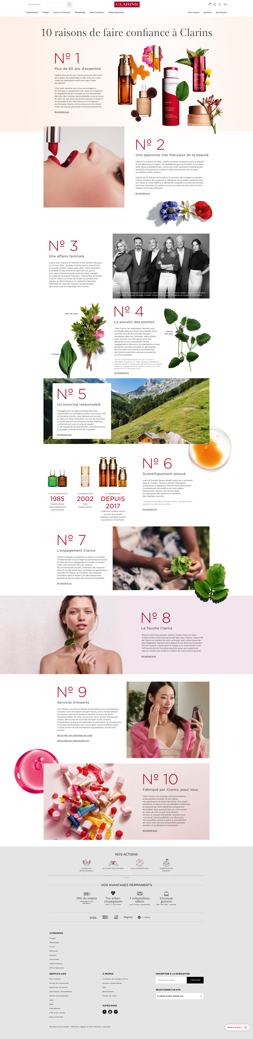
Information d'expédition (60, 992)
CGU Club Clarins (57, 1013)
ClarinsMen (54, 959)
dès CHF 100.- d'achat (166, 900)
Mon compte (55, 979)
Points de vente (110, 996)
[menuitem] (209, 4)
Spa (104, 987)
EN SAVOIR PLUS (62, 112)
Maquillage (54, 942)
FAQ (51, 1004)
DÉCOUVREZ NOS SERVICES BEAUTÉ (73, 741)
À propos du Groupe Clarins (115, 979)
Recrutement (108, 992)
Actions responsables (112, 983)
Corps (52, 947)
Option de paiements (58, 996)
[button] (237, 1027)
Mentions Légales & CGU (82, 1027)
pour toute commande (140, 900)
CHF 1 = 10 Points (113, 900)
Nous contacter (56, 1017)
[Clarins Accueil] (126, 4)
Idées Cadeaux (56, 964)
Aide (51, 1000)
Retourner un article (58, 987)
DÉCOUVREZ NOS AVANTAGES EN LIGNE (74, 735)
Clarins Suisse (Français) (170, 996)
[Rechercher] (69, 4)
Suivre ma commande (59, 983)
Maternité (53, 951)
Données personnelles (59, 1027)
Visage (52, 938)
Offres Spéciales (56, 968)
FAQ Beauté (54, 1008)
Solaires (53, 955)
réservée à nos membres (86, 900)
